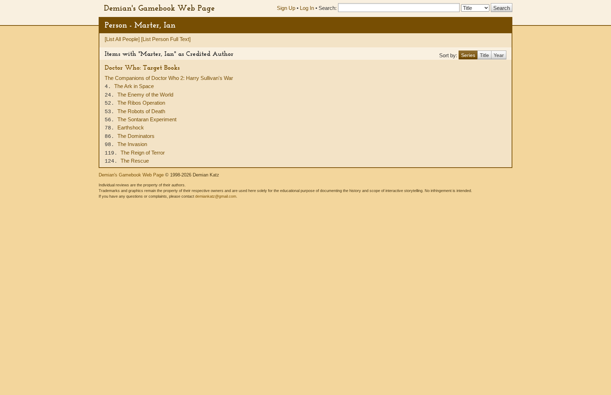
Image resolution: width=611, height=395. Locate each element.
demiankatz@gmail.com (215, 196)
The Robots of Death (141, 111)
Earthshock (130, 127)
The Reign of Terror (143, 153)
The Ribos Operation (141, 103)
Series (468, 55)
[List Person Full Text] (166, 39)
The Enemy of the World (145, 95)
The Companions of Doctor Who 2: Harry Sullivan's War (169, 78)
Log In (307, 8)
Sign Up (286, 8)
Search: (328, 8)
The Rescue (135, 161)
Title (484, 55)
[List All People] (122, 39)
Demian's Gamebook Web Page (159, 8)
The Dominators (136, 136)
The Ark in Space (134, 86)
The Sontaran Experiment (146, 119)
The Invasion (132, 144)
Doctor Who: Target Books (142, 67)
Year (499, 55)
